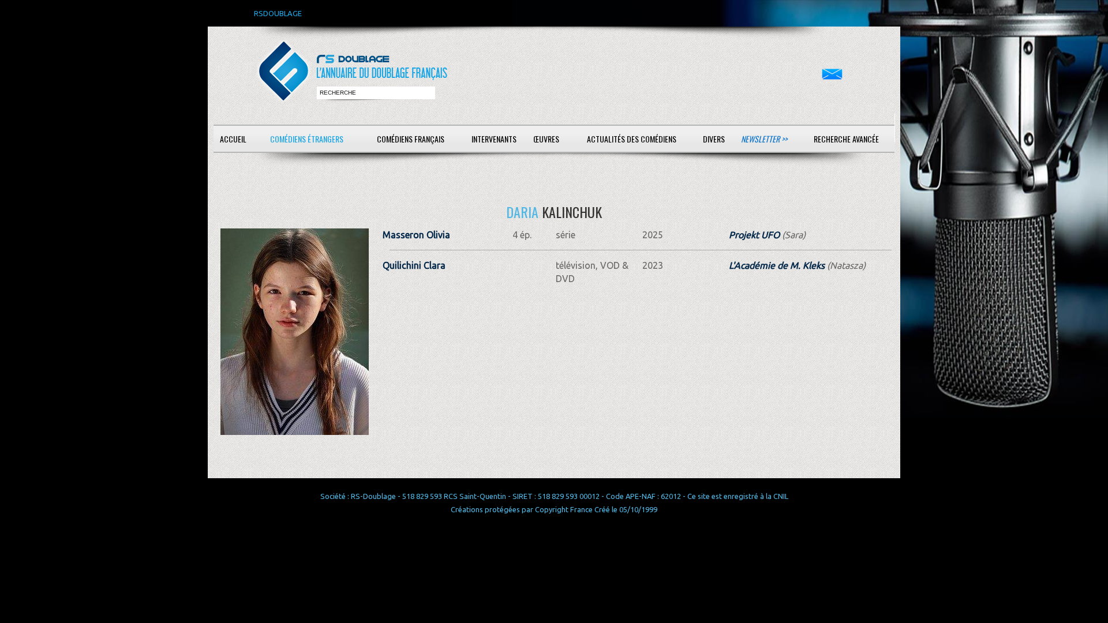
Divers (714, 139)
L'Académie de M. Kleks (777, 265)
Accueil (233, 139)
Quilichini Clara (414, 265)
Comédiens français (410, 139)
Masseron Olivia (416, 235)
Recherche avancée (846, 139)
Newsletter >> (764, 139)
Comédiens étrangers (306, 139)
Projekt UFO (754, 235)
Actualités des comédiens (631, 139)
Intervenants (493, 139)
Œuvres (546, 139)
